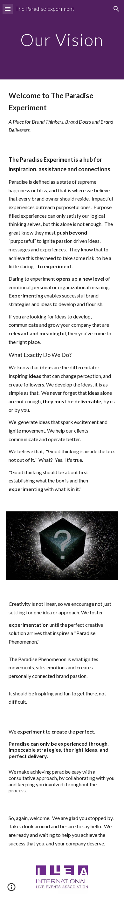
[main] (62, 40)
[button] (7, 8)
